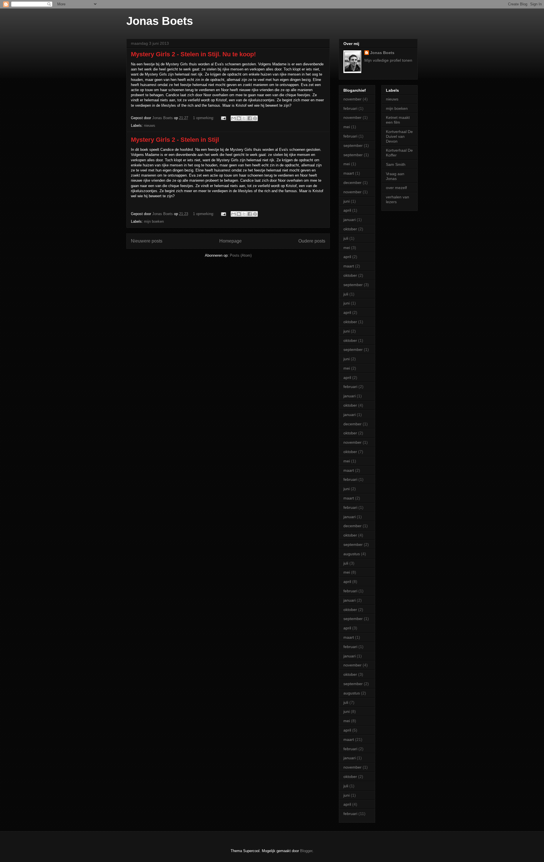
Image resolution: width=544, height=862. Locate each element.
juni (346, 201)
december (352, 182)
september (353, 145)
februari (350, 108)
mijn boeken (154, 221)
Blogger (306, 851)
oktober (350, 229)
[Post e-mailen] (223, 118)
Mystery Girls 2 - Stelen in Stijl (175, 139)
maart (348, 173)
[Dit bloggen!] (239, 118)
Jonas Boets (159, 21)
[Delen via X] (244, 118)
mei (346, 127)
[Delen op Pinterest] (255, 118)
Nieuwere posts (146, 241)
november (352, 99)
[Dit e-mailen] (233, 118)
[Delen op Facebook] (249, 118)
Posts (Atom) (241, 255)
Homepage (230, 241)
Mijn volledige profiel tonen (388, 60)
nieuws (149, 125)
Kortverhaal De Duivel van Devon (399, 136)
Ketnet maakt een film (398, 120)
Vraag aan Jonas (395, 176)
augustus (351, 554)
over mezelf (396, 187)
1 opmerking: (204, 118)
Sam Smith (395, 164)
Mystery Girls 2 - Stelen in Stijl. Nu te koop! (193, 54)
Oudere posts (311, 241)
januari (349, 219)
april (347, 210)
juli (345, 238)
